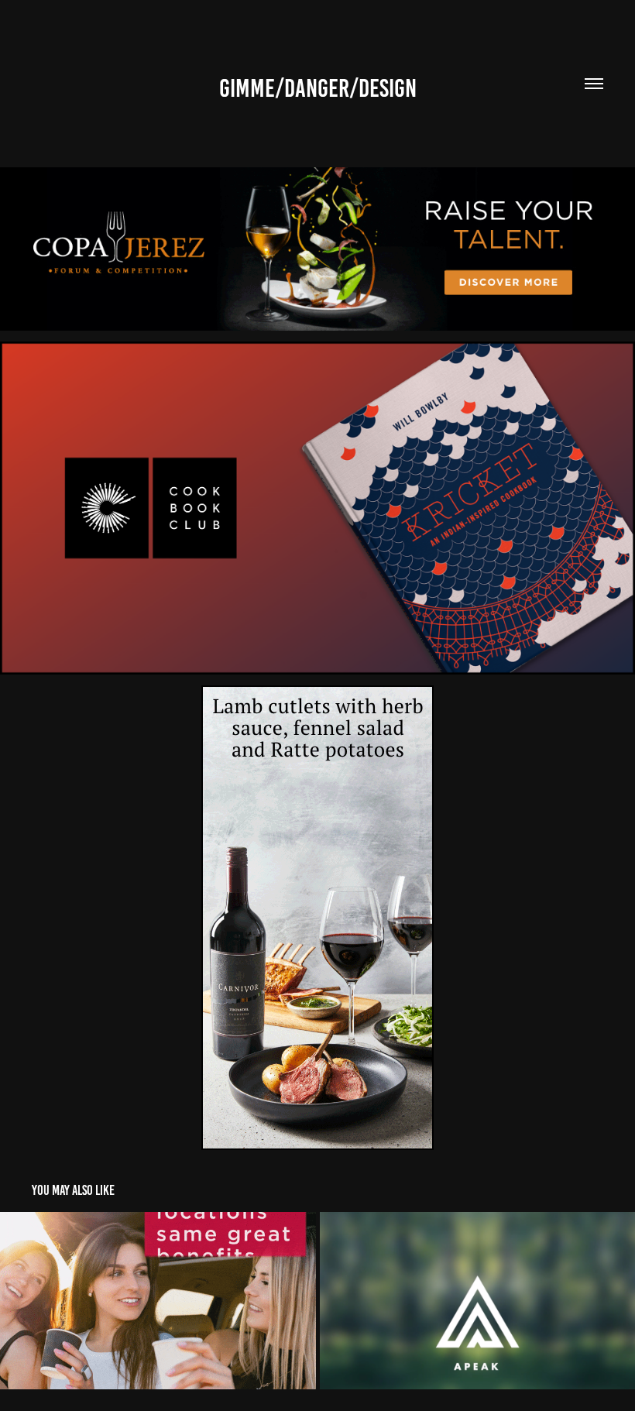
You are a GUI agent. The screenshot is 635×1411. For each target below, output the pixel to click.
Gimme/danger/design (318, 88)
